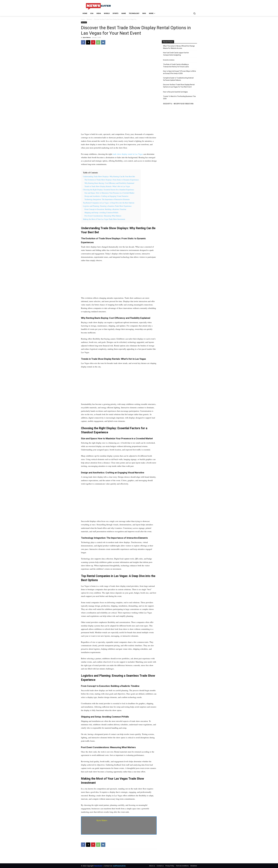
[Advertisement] (119, 116)
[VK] (103, 42)
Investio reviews (168, 60)
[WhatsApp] (98, 42)
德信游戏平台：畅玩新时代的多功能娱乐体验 (178, 103)
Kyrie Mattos (87, 37)
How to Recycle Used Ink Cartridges (175, 92)
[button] (194, 13)
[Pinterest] (93, 42)
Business (89, 19)
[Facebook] (83, 42)
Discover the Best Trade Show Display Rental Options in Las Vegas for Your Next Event (178, 86)
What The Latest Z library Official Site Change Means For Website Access (179, 47)
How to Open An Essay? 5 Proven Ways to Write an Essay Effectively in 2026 (179, 72)
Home (83, 19)
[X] (88, 42)
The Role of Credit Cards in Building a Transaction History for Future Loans (176, 66)
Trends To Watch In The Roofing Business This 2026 (179, 97)
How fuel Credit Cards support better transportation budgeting (176, 54)
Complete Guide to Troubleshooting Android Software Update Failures (178, 79)
